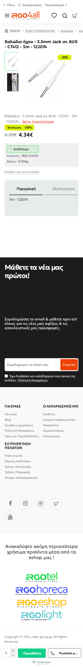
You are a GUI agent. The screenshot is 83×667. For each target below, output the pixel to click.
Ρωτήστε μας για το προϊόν (22, 172)
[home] (12, 30)
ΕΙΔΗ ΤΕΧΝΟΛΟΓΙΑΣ (40, 31)
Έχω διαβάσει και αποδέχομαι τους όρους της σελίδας (40, 378)
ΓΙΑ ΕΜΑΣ (13, 406)
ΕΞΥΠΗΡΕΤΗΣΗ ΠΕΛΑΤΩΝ (18, 446)
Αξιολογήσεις (63, 188)
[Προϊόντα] (8, 15)
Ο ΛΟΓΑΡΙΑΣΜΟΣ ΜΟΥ (61, 406)
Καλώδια (67, 31)
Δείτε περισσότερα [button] (38, 121)
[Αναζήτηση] (64, 15)
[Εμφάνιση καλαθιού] (75, 15)
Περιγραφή (26, 188)
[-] (12, 655)
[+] (12, 651)
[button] (14, 54)
